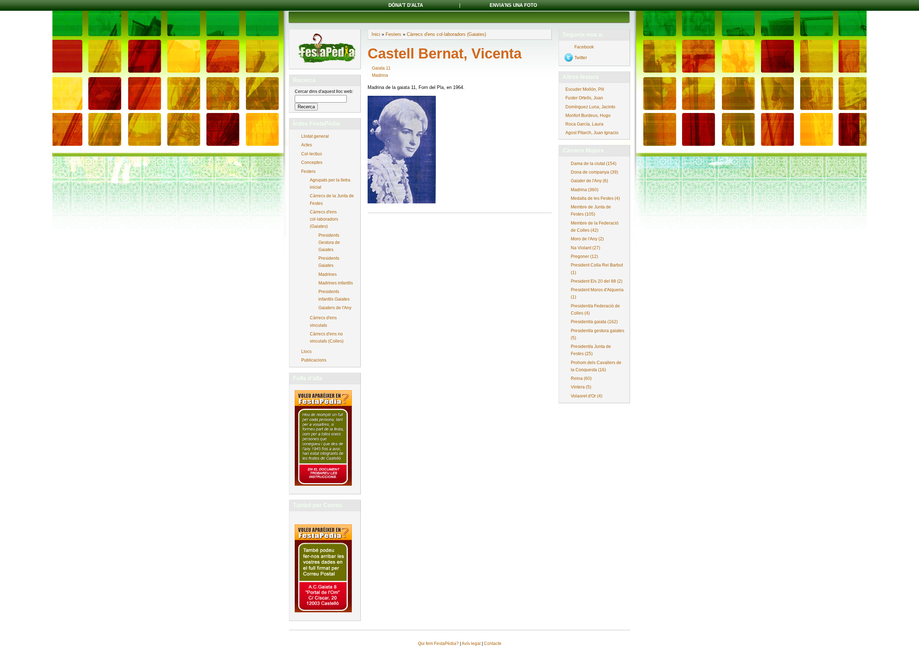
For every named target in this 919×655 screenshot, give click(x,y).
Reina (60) (581, 378)
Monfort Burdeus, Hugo (588, 115)
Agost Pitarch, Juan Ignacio (592, 132)
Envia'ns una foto (513, 5)
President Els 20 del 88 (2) (596, 281)
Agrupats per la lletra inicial (330, 184)
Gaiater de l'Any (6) (589, 180)
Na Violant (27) (585, 247)
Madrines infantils (335, 283)
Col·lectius (311, 153)
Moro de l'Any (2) (587, 238)
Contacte (493, 643)
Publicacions (313, 360)
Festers (308, 171)
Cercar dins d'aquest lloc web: (324, 91)
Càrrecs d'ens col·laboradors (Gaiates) (324, 219)
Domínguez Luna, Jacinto (590, 106)
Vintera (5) (581, 387)
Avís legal (471, 643)
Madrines (327, 274)
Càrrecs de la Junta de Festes (332, 199)
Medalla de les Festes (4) (595, 198)
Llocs (306, 351)
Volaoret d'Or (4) (586, 396)
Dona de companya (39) (594, 172)
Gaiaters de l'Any (334, 307)
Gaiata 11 (381, 68)
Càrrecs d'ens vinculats (323, 321)
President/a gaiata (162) (594, 321)
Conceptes (311, 162)
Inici (376, 34)
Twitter (580, 57)
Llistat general (315, 136)
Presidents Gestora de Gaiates (329, 242)
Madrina (380, 75)
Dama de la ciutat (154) (593, 163)
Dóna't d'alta (405, 5)
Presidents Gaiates (328, 262)
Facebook (584, 47)
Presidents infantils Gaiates (334, 295)
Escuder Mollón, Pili (584, 89)
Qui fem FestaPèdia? (438, 643)
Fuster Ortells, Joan (584, 97)
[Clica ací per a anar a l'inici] (326, 63)
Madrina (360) (584, 189)
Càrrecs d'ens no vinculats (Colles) (327, 337)
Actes (306, 144)
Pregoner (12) (584, 256)
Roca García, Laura (584, 124)
